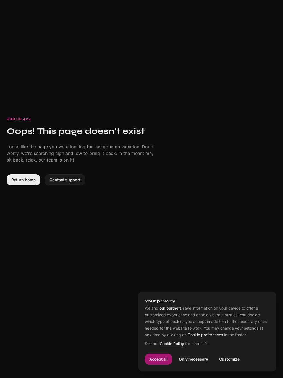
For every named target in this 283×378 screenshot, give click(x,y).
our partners (170, 308)
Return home (23, 179)
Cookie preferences (205, 335)
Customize (229, 359)
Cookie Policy (172, 344)
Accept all (158, 359)
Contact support (64, 179)
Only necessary (193, 359)
